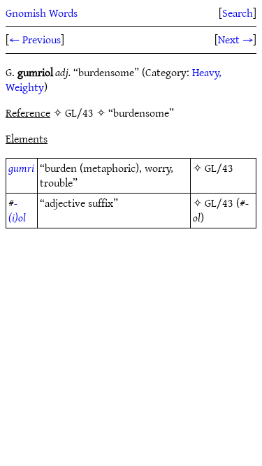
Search (237, 12)
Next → (235, 39)
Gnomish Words (42, 12)
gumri (21, 167)
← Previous (35, 39)
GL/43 (219, 167)
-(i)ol (17, 210)
